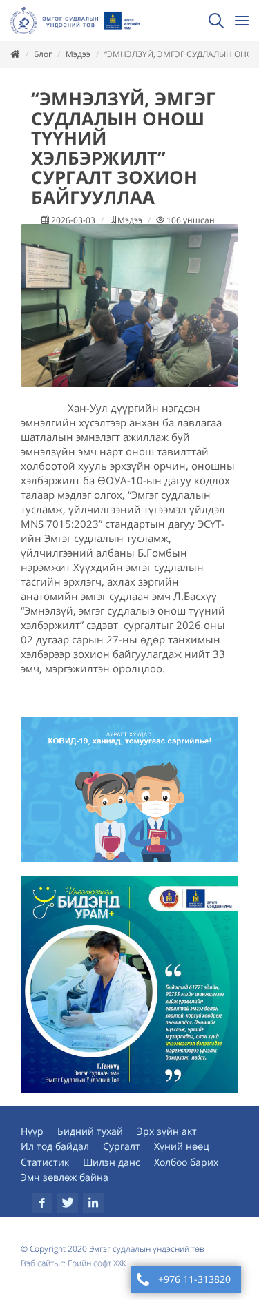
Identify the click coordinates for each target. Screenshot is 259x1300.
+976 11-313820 (194, 1279)
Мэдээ (78, 54)
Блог (43, 54)
